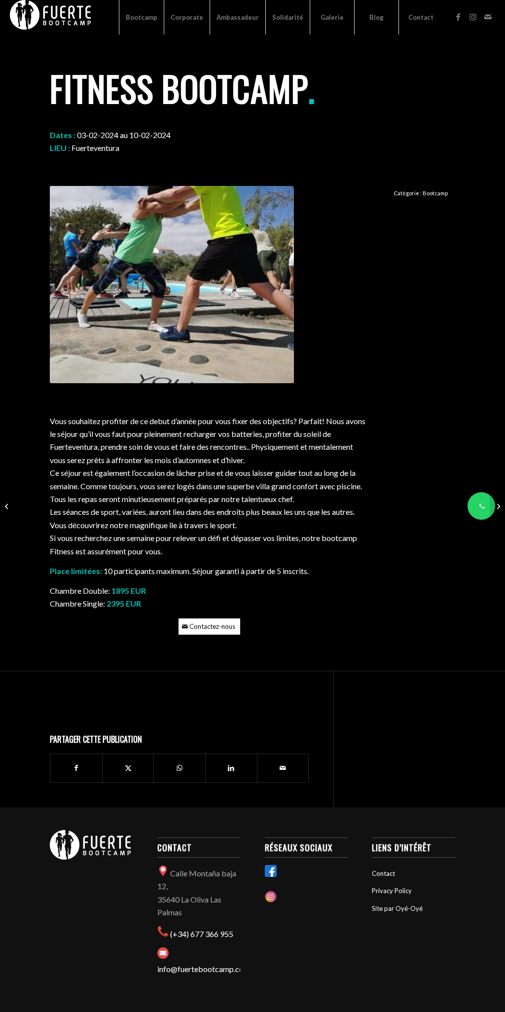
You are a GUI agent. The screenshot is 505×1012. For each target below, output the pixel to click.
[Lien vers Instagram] (473, 16)
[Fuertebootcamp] (50, 17)
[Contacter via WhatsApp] (481, 506)
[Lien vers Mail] (487, 16)
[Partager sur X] (128, 768)
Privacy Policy (392, 891)
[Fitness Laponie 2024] (7, 506)
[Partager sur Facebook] (76, 768)
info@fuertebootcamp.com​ (203, 969)
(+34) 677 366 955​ (201, 934)
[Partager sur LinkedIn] (231, 768)
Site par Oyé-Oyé (397, 908)
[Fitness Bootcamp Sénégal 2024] (497, 506)
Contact (383, 873)
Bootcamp (435, 193)
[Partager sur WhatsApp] (179, 768)
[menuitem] (141, 17)
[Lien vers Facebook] (458, 16)
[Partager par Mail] (283, 768)
